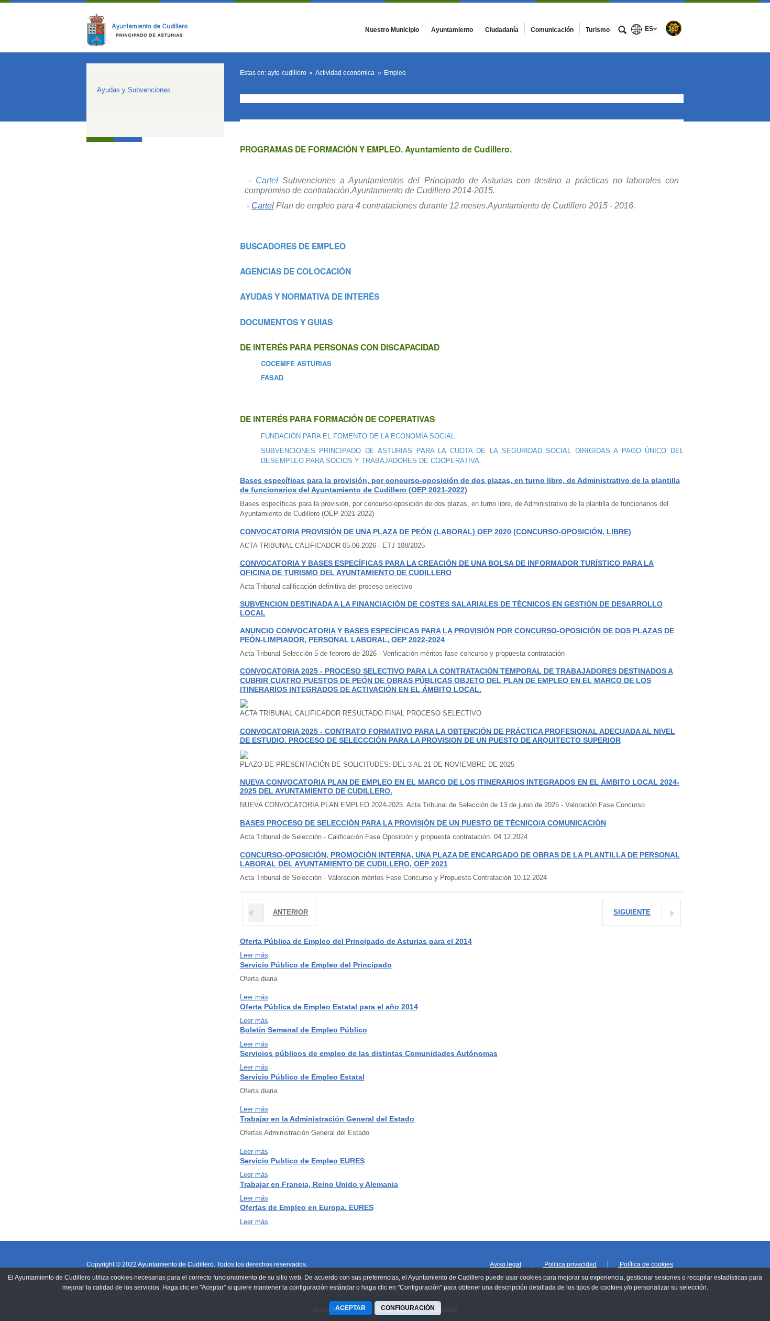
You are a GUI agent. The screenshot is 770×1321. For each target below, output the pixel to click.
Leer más (254, 955)
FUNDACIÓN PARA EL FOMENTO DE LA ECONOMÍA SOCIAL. (359, 436)
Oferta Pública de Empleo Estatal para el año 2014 (329, 1007)
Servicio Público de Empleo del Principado (316, 965)
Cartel (267, 180)
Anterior (290, 912)
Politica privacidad (570, 1264)
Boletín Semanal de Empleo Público (303, 1030)
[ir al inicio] (728, 1258)
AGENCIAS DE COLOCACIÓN (295, 271)
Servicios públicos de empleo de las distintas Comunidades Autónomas (369, 1053)
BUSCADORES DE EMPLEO (293, 246)
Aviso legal (505, 1264)
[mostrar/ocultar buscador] (622, 31)
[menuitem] (392, 30)
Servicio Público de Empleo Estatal (302, 1077)
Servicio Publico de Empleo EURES (302, 1161)
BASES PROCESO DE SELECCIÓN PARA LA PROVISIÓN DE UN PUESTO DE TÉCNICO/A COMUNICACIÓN (423, 823)
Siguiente (632, 912)
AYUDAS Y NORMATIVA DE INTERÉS (309, 296)
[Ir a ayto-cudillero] (144, 27)
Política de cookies (645, 1264)
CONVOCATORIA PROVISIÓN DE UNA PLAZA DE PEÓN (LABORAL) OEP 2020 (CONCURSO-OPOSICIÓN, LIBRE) (435, 531)
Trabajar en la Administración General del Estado (327, 1119)
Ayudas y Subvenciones (134, 90)
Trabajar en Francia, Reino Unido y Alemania (319, 1184)
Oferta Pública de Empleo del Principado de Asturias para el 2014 (356, 941)
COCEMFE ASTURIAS (296, 363)
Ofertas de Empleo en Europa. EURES (306, 1207)
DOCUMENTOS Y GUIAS (286, 322)
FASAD (272, 377)
